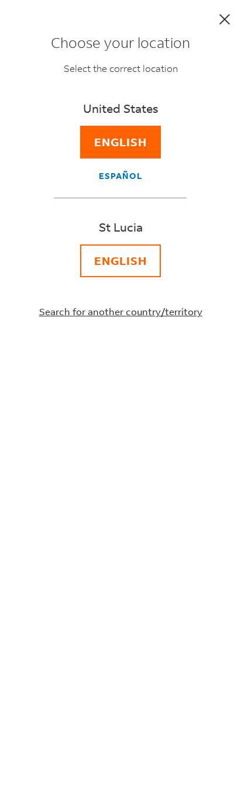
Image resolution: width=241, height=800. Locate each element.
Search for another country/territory (120, 311)
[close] (224, 19)
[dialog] (120, 400)
